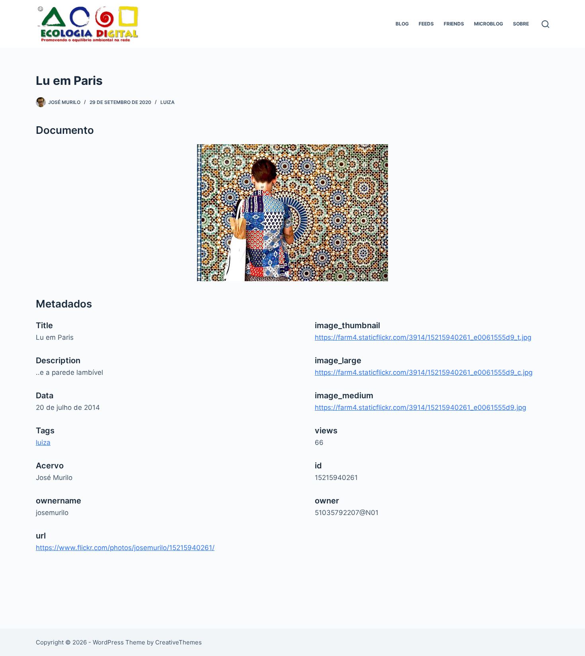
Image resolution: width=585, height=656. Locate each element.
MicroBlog (488, 24)
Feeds (426, 24)
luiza (167, 102)
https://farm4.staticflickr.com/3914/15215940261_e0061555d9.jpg (420, 407)
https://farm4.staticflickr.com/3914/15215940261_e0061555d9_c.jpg (423, 372)
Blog (402, 24)
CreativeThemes (178, 642)
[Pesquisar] (545, 24)
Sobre (521, 24)
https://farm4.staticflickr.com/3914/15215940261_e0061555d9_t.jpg (423, 337)
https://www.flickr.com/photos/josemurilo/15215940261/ (125, 548)
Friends (454, 24)
